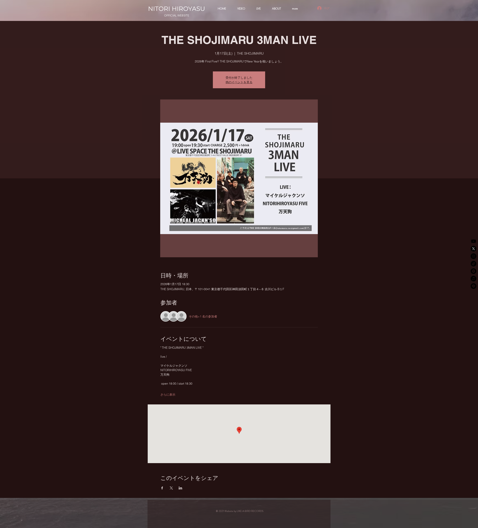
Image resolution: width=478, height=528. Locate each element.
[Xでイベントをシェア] (171, 487)
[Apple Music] (473, 278)
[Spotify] (473, 271)
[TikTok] (473, 263)
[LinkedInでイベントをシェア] (180, 487)
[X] (473, 248)
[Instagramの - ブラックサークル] (473, 256)
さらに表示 (167, 394)
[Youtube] (473, 241)
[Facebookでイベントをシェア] (162, 487)
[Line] (473, 286)
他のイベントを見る (239, 82)
